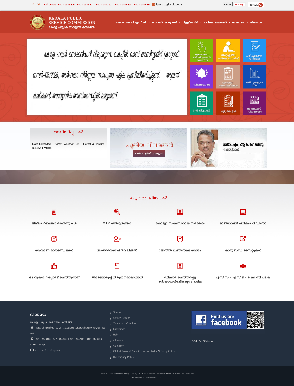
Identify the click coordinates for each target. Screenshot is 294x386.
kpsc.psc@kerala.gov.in (47, 351)
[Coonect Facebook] (228, 322)
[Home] (64, 22)
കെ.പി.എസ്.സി (136, 23)
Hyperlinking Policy (123, 357)
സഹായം (239, 23)
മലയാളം (239, 4)
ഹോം (120, 23)
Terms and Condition (125, 324)
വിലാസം (256, 23)
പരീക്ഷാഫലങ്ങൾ (216, 23)
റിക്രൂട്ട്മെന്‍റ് (190, 23)
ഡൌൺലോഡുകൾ (165, 23)
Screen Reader (121, 318)
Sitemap (117, 313)
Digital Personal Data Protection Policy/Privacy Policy (144, 352)
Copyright (118, 346)
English (228, 4)
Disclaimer (119, 329)
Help (115, 335)
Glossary (118, 341)
